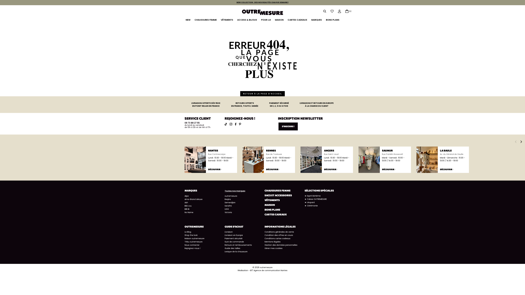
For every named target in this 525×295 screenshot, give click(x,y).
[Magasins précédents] (515, 141)
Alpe (187, 196)
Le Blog (188, 232)
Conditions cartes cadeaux (277, 238)
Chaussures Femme (206, 19)
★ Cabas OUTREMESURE (316, 199)
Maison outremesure (194, 238)
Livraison (229, 232)
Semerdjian (230, 202)
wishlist (332, 11)
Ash (186, 202)
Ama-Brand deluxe (193, 199)
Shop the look (191, 235)
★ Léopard (310, 202)
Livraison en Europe (234, 235)
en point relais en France (205, 104)
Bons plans (332, 19)
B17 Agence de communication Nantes (268, 270)
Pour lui (266, 19)
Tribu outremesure (193, 241)
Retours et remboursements (238, 245)
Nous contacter (192, 245)
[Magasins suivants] (521, 141)
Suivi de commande (234, 241)
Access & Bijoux (247, 19)
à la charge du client (317, 104)
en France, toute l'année (244, 104)
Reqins (228, 199)
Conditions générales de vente (279, 232)
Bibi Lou (188, 205)
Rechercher (324, 11)
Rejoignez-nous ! (192, 248)
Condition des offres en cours (279, 235)
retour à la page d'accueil (262, 93)
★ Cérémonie (311, 205)
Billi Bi (187, 209)
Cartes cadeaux (297, 19)
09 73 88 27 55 (192, 122)
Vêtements (227, 19)
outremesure (231, 196)
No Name (189, 212)
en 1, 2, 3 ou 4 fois (279, 104)
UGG (227, 209)
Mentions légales (273, 241)
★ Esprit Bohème (313, 195)
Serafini (228, 205)
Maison (279, 19)
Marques (316, 19)
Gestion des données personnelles (281, 245)
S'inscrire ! (288, 126)
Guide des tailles (232, 248)
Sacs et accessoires (278, 195)
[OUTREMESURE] (262, 12)
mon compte (339, 11)
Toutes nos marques (235, 191)
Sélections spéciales (319, 190)
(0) (350, 11)
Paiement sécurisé (233, 238)
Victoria (228, 212)
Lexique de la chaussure (236, 251)
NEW (188, 19)
